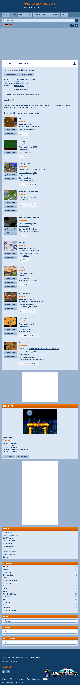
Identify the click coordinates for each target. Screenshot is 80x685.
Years (5, 616)
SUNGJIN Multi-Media (30, 229)
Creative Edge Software (31, 254)
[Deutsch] (6, 25)
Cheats (5, 557)
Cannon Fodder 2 (26, 343)
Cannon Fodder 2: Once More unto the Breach (44, 349)
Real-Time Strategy (25, 124)
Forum (37, 14)
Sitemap (4, 679)
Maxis (25, 178)
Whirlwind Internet (17, 682)
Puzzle (40, 589)
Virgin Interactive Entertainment (34, 359)
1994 (35, 273)
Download (11, 130)
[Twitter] (76, 25)
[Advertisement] (40, 42)
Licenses (6, 627)
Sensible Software (29, 357)
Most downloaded (9, 541)
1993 (35, 173)
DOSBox (33, 107)
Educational (40, 572)
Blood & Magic (24, 293)
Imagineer (30, 178)
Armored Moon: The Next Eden (31, 218)
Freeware (22, 127)
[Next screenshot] (55, 421)
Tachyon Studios (28, 305)
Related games (9, 638)
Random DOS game (9, 552)
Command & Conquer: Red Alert (24, 79)
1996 (35, 299)
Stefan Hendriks (28, 130)
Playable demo (19, 86)
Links (64, 14)
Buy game (11, 179)
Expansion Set (40, 575)
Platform (14, 443)
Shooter (40, 599)
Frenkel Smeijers (23, 449)
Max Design (27, 329)
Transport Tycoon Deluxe (29, 191)
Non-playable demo (36, 301)
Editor (37, 127)
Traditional (40, 608)
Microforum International (31, 231)
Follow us (6, 667)
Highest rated (7, 543)
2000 (35, 124)
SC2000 (46, 170)
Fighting (40, 578)
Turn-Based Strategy (40, 610)
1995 (35, 197)
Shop (21, 14)
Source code (30, 127)
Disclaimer (21, 679)
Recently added (8, 546)
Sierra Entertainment (30, 280)
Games (13, 14)
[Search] (76, 20)
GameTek (26, 256)
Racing (40, 591)
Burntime (23, 318)
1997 (13, 445)
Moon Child (7, 437)
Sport (40, 605)
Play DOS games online (10, 535)
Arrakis (22, 118)
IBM (14, 662)
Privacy (12, 679)
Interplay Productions (30, 307)
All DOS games (7, 533)
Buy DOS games (8, 538)
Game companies (9, 554)
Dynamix (26, 278)
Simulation (40, 602)
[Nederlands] (10, 25)
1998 (35, 224)
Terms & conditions (33, 679)
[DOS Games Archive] (40, 5)
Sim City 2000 (34, 170)
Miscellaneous (40, 583)
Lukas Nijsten (27, 152)
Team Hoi (14, 449)
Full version (15, 447)
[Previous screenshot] (25, 421)
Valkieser (14, 451)
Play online (11, 134)
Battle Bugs (24, 267)
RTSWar (22, 141)
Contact (55, 14)
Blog (29, 14)
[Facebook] (72, 25)
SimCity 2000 (24, 164)
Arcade (40, 570)
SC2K (41, 170)
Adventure (40, 567)
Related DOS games (9, 549)
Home (5, 14)
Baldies (22, 242)
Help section (10, 107)
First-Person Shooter (40, 580)
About (45, 14)
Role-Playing (40, 597)
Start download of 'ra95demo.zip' (20, 75)
